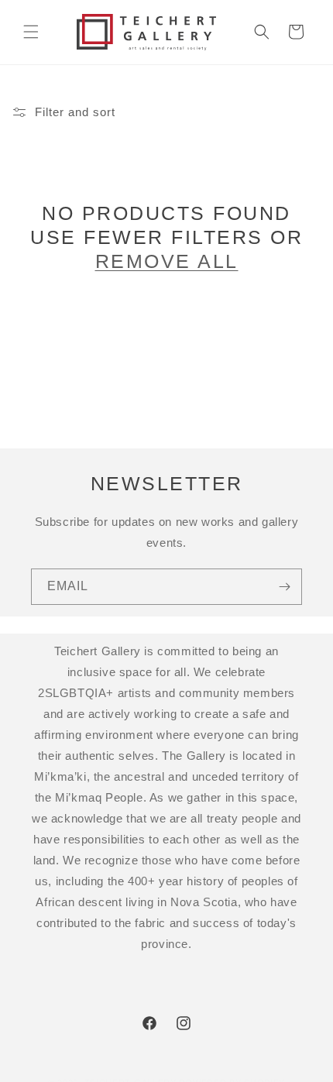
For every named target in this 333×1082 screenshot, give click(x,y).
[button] (31, 32)
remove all (167, 261)
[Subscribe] (284, 586)
